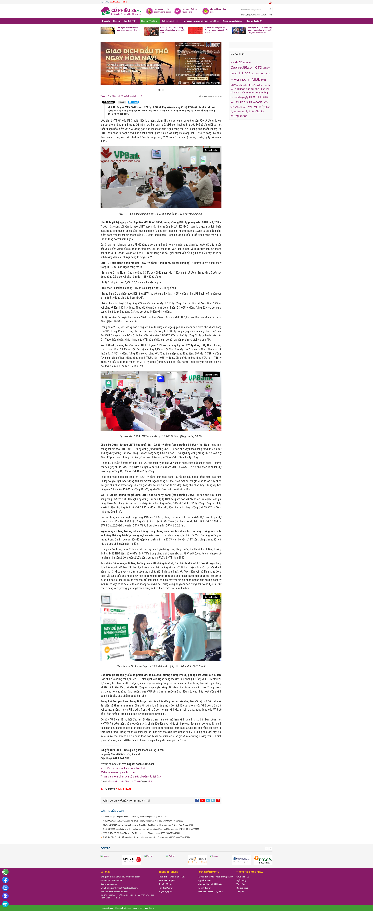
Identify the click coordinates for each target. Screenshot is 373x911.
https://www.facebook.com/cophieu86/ (123, 768)
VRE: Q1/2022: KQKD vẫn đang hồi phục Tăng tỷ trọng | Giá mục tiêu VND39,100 (143, 821)
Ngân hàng (241, 881)
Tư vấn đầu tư (204, 888)
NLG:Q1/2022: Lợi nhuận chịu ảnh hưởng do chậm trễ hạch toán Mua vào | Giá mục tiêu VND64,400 (151, 829)
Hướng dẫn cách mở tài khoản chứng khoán (201, 21)
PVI (238, 102)
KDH (249, 80)
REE (242, 102)
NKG (232, 89)
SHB (249, 102)
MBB (256, 79)
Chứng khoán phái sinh (232, 21)
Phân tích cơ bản (135, 96)
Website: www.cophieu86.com (118, 772)
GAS (247, 73)
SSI (254, 103)
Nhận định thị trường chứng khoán (254, 85)
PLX (252, 97)
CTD (258, 67)
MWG (234, 84)
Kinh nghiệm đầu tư (170, 21)
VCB (259, 102)
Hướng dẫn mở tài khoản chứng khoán (215, 877)
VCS (265, 102)
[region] (161, 68)
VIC (232, 107)
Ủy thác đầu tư (237, 111)
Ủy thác (266, 107)
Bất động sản (242, 888)
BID (245, 62)
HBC (263, 73)
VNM (257, 107)
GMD (257, 73)
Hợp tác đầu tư (204, 881)
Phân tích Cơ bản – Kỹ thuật (210, 892)
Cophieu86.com (243, 67)
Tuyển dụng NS (166, 892)
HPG (235, 79)
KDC (243, 79)
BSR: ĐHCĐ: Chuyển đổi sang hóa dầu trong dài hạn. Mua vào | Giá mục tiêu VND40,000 (146, 837)
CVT (268, 68)
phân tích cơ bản (249, 88)
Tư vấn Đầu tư (165, 884)
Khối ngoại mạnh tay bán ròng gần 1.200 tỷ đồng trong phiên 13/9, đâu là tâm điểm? (260, 30)
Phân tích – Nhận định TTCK (125, 21)
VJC (237, 107)
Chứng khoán (242, 877)
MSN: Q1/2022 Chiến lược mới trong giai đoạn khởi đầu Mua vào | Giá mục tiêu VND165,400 (148, 825)
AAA (232, 63)
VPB (150, 781)
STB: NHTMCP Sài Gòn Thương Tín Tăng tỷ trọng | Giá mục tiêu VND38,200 (141, 833)
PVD (233, 102)
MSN (263, 80)
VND (250, 107)
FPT (240, 73)
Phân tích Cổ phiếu (149, 21)
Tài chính (240, 884)
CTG (265, 68)
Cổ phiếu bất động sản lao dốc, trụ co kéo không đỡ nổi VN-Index (215, 30)
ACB (238, 62)
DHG (233, 73)
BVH (249, 63)
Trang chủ (106, 21)
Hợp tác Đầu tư (165, 888)
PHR (237, 89)
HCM (268, 73)
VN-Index (243, 107)
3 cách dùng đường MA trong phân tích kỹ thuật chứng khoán (135, 817)
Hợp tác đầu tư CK (254, 21)
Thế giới (240, 892)
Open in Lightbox (211, 150)
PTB (265, 97)
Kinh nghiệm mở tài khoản (210, 884)
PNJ (259, 97)
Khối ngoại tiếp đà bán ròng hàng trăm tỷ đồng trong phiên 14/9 (172, 30)
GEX (252, 74)
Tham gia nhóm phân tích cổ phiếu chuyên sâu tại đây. (131, 776)
